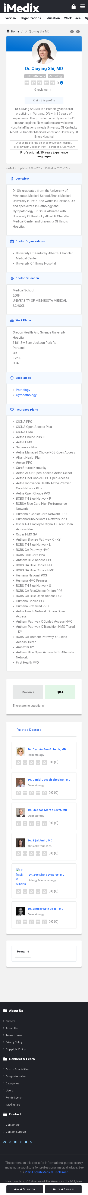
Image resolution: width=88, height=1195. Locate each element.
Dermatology (36, 754)
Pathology (56, 76)
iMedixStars (13, 1104)
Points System (14, 1097)
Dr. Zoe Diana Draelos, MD (47, 874)
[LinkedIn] (15, 1142)
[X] (20, 1142)
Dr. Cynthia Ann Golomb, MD (47, 749)
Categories (12, 1083)
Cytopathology (35, 76)
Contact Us (12, 1124)
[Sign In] (74, 6)
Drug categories (16, 1076)
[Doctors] (21, 8)
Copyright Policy (16, 1049)
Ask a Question (24, 1189)
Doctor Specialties (17, 1069)
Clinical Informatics (39, 846)
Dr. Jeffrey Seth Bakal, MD (45, 908)
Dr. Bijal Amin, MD (40, 840)
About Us (12, 1028)
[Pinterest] (31, 1142)
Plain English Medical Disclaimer (46, 1172)
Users (9, 1090)
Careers (10, 1021)
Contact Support (16, 1131)
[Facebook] (4, 1142)
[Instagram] (10, 1142)
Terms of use (14, 1035)
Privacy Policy (14, 1042)
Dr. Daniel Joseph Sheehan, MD (49, 779)
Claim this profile (44, 100)
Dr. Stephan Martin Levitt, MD (47, 810)
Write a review (63, 1189)
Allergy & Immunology (42, 880)
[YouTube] (26, 1142)
